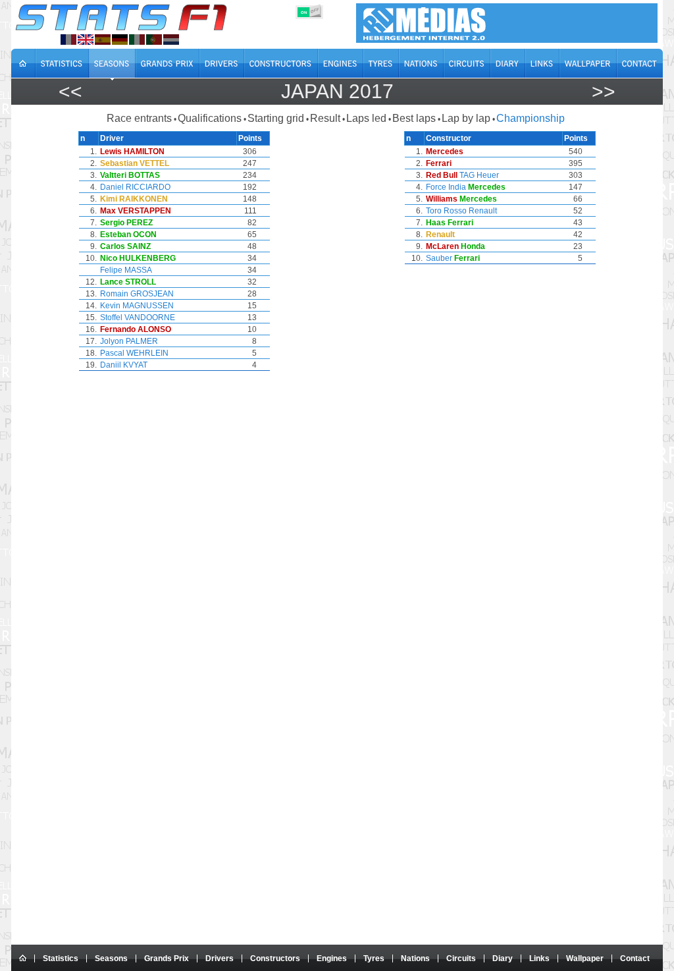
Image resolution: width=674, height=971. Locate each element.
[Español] (103, 39)
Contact (635, 958)
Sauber (439, 258)
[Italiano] (137, 39)
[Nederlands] (171, 39)
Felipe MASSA (126, 270)
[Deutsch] (120, 39)
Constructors (275, 958)
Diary (502, 958)
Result (325, 118)
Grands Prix (166, 958)
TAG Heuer (479, 175)
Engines (332, 958)
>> (603, 91)
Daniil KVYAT (123, 365)
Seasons (111, 958)
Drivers (219, 958)
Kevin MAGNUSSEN (137, 305)
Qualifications (210, 118)
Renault (483, 210)
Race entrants (139, 118)
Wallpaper (585, 958)
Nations (415, 958)
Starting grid (275, 118)
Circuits (461, 958)
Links (539, 958)
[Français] (68, 39)
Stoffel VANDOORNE (137, 317)
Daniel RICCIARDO (135, 187)
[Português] (154, 39)
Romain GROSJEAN (137, 293)
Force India (446, 187)
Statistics (60, 958)
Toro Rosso (446, 210)
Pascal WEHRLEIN (134, 353)
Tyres (373, 958)
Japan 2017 (337, 91)
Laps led (366, 118)
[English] (85, 39)
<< (70, 91)
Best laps (414, 118)
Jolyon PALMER (129, 341)
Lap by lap (466, 118)
